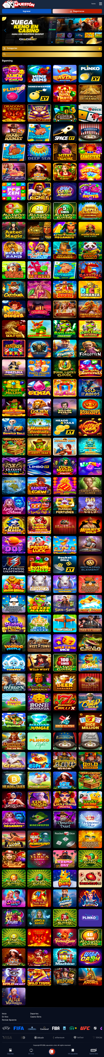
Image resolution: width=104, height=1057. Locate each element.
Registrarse (78, 11)
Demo (14, 73)
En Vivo (5, 1017)
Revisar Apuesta (9, 1020)
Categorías (12, 48)
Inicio (4, 1014)
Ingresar (27, 11)
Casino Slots (35, 1017)
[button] (99, 30)
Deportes (34, 1014)
